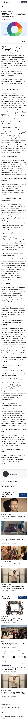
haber (23, 132)
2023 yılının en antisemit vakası (10, 484)
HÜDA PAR (11, 150)
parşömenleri (5, 308)
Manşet (12, 486)
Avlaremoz (7, 19)
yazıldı (13, 375)
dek (2, 411)
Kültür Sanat (4, 616)
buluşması (18, 385)
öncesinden (13, 409)
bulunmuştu (11, 336)
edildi (3, 243)
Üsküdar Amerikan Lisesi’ (8, 93)
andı (18, 263)
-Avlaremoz (7, 716)
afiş (4, 166)
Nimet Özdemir (12, 144)
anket (21, 484)
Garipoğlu (8, 215)
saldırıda (20, 439)
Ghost (22, 716)
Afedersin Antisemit (7, 11)
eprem (8, 287)
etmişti (3, 463)
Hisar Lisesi (19, 101)
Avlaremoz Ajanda (6, 665)
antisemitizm (5, 486)
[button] (3, 712)
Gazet (3, 718)
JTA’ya (16, 168)
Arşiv (2, 641)
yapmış (23, 188)
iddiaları (17, 225)
